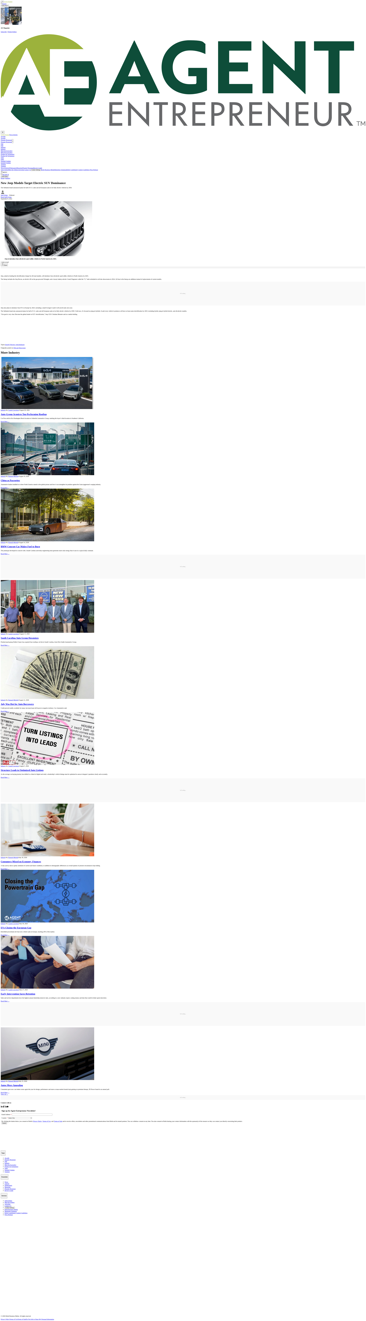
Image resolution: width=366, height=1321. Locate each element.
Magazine (19, 168)
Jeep (6, 344)
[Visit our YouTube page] (7, 1107)
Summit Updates (6, 161)
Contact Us (27, 170)
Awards (3, 136)
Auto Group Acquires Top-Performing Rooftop (24, 414)
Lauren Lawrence (13, 410)
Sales (2, 158)
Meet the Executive (6, 151)
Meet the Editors (13, 170)
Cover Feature (8, 1)
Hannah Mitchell (13, 476)
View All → (4, 1094)
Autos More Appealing (12, 1085)
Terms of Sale (22, 1319)
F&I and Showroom (19, 348)
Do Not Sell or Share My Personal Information (40, 1319)
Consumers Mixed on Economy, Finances (21, 861)
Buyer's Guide (37, 168)
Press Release (93, 170)
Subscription (4, 170)
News (14, 1)
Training (3, 164)
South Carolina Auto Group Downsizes (20, 638)
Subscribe (4, 32)
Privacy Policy (5, 1319)
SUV (9, 344)
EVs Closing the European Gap (16, 927)
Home (2, 178)
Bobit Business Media (47, 170)
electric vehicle (15, 344)
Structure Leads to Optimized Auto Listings (22, 770)
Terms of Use (14, 1319)
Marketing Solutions (60, 170)
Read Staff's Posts (6, 197)
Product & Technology (7, 154)
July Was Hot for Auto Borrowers (17, 704)
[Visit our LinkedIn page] (2, 1107)
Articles (18, 1)
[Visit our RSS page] (5, 1107)
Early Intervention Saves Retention (18, 994)
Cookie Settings (36, 170)
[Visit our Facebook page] (4, 1107)
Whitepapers (12, 168)
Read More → (5, 421)
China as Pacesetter (10, 480)
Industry (3, 147)
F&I (2, 144)
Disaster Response (6, 140)
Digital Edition (12, 32)
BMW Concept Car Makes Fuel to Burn (20, 546)
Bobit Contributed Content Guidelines (78, 170)
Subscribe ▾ (5, 5)
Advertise (21, 170)
